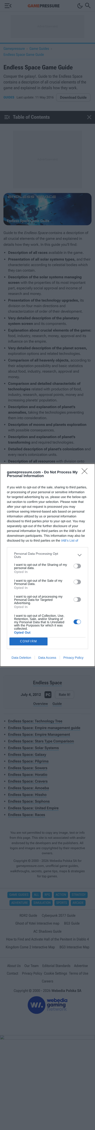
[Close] (86, 472)
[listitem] (47, 555)
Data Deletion (21, 657)
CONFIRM (28, 641)
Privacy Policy (73, 657)
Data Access (47, 657)
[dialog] (47, 565)
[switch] (77, 566)
